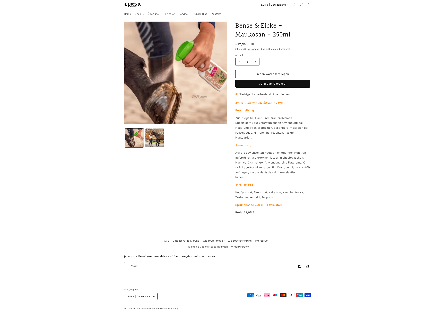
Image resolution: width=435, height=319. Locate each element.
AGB (166, 240)
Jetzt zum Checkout (272, 83)
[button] (139, 13)
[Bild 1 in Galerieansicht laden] (134, 138)
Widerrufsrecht (240, 246)
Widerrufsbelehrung (240, 240)
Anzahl (239, 54)
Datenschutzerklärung (186, 240)
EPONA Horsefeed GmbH (145, 308)
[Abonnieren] (181, 266)
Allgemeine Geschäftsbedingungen (207, 246)
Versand (252, 49)
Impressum (261, 240)
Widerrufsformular (213, 240)
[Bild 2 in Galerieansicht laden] (154, 138)
